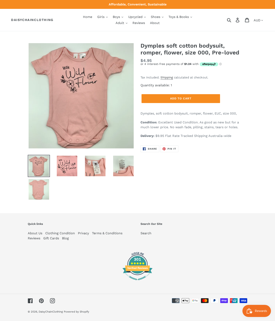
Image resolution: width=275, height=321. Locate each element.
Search (146, 233)
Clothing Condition (60, 233)
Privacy (83, 233)
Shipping (166, 77)
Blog (65, 238)
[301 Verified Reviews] (137, 282)
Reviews (34, 238)
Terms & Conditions (107, 233)
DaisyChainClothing (32, 20)
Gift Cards (51, 238)
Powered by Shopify (76, 311)
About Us (35, 233)
